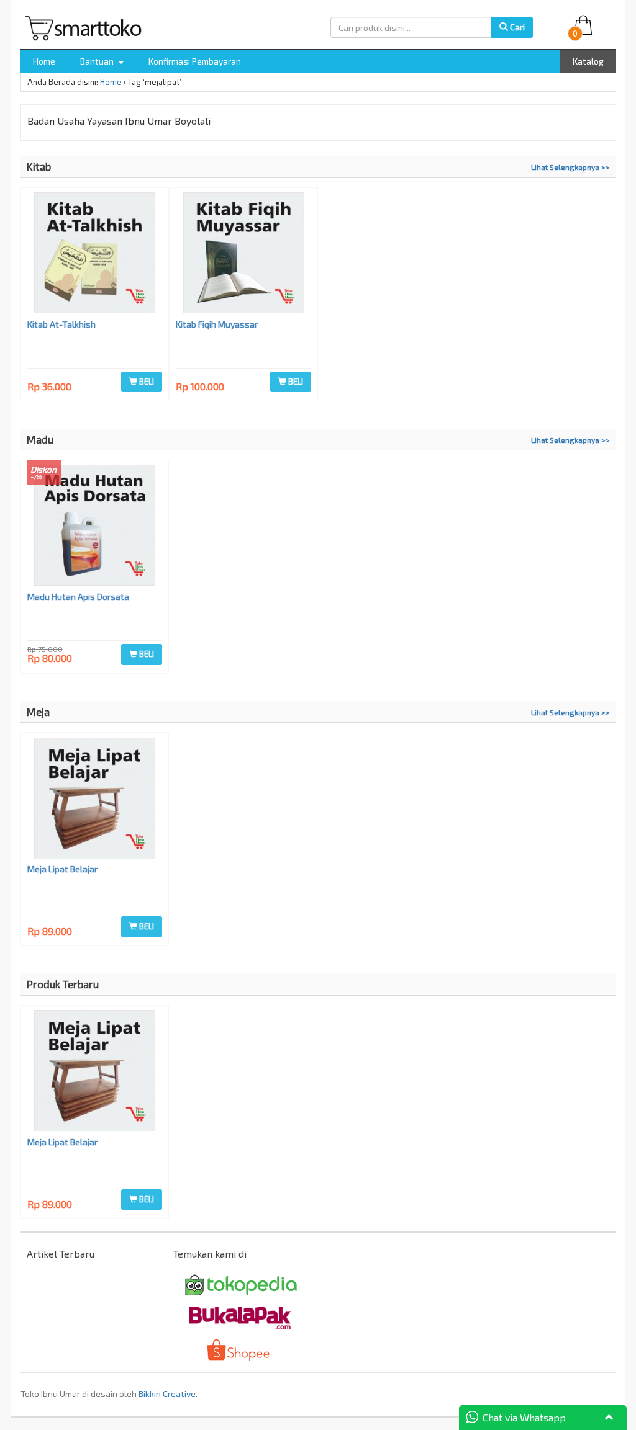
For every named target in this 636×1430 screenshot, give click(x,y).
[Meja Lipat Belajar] (95, 800)
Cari (516, 27)
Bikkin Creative (167, 1393)
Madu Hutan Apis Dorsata (78, 596)
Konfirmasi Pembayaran (194, 61)
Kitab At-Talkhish (61, 324)
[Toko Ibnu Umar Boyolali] (86, 25)
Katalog (588, 61)
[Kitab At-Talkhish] (95, 254)
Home (44, 61)
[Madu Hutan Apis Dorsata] (95, 527)
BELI (145, 382)
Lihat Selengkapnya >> (570, 167)
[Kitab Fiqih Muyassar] (243, 254)
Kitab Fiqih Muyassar (217, 324)
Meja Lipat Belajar (62, 869)
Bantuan (98, 61)
